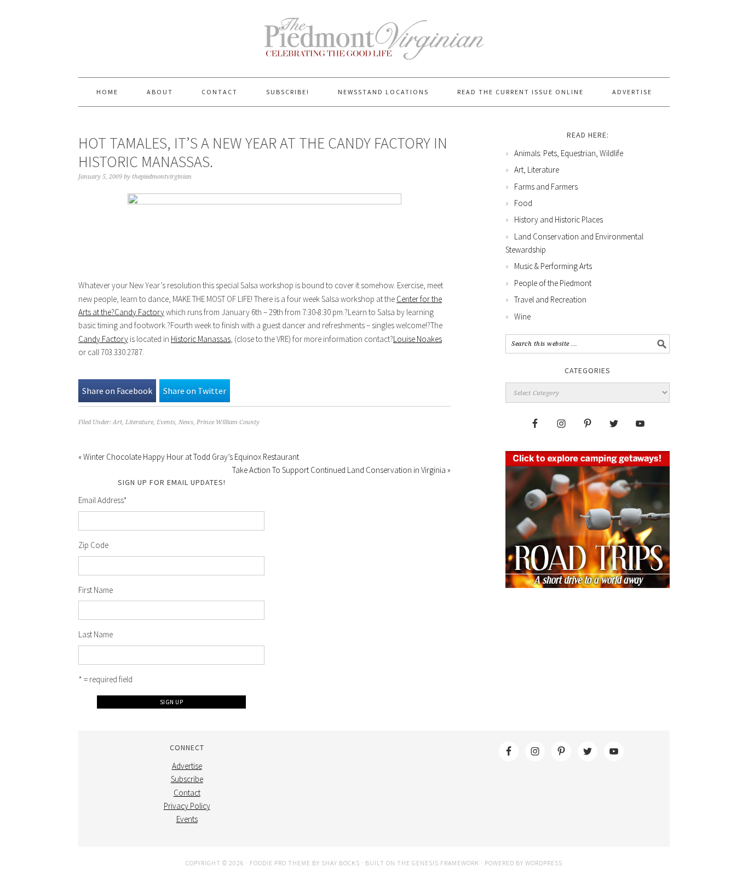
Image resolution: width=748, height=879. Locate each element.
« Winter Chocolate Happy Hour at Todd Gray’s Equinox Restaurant (188, 457)
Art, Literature (133, 422)
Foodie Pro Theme (280, 863)
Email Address (102, 500)
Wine (522, 316)
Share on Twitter (194, 390)
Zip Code (93, 545)
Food (523, 203)
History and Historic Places (558, 219)
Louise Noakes (417, 339)
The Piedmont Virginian (374, 45)
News (186, 422)
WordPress (543, 863)
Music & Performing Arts (553, 266)
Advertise (187, 766)
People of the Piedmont (552, 283)
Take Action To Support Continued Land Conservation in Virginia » (341, 470)
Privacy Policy (187, 806)
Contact (187, 792)
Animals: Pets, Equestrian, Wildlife (568, 153)
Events (166, 422)
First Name (95, 590)
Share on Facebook (117, 390)
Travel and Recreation (550, 299)
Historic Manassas (201, 339)
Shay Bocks (340, 863)
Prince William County (228, 422)
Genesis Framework (445, 863)
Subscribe (187, 779)
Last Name (95, 634)
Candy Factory (103, 339)
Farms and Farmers (546, 186)
